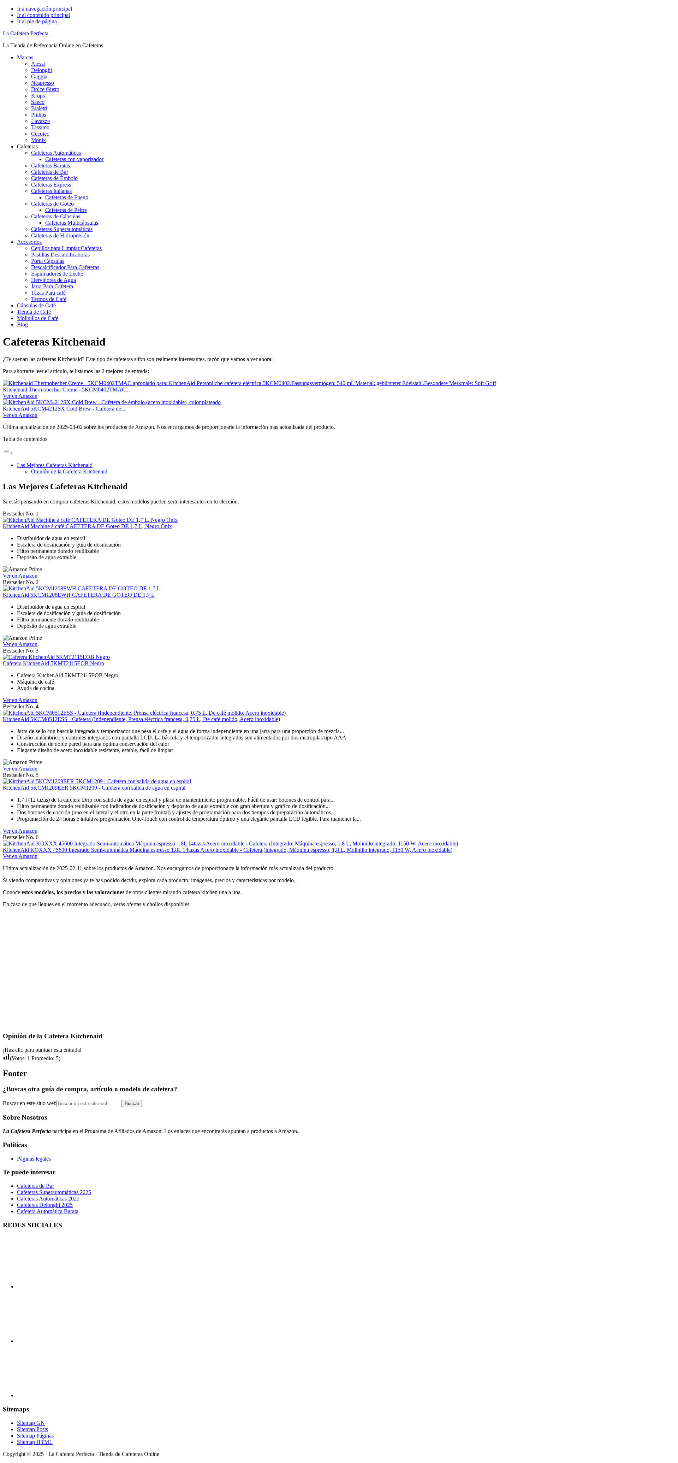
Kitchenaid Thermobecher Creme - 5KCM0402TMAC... (66, 390)
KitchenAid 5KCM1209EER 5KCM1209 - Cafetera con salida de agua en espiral (94, 788)
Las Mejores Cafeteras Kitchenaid (55, 465)
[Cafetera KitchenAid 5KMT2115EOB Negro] (56, 657)
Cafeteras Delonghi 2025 (45, 1205)
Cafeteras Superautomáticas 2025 (54, 1192)
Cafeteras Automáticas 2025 (48, 1199)
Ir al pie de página (37, 21)
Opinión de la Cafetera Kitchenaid (69, 471)
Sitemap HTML (35, 1442)
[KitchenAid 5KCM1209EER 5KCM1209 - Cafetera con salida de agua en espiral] (97, 781)
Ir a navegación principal (44, 9)
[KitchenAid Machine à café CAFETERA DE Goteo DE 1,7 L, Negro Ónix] (90, 520)
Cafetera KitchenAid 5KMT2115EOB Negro (53, 663)
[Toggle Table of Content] (8, 453)
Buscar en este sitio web (29, 1103)
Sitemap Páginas (35, 1436)
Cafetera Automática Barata (47, 1211)
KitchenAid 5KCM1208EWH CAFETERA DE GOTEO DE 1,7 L (79, 595)
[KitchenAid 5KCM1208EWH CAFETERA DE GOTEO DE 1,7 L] (81, 588)
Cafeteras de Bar (35, 1186)
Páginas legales (34, 1159)
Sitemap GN (31, 1423)
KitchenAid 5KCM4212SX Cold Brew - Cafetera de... (64, 409)
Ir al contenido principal (43, 15)
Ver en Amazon (20, 396)
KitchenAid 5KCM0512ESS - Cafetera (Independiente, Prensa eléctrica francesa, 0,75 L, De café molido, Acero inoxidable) (141, 719)
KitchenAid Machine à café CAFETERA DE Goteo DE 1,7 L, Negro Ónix (87, 526)
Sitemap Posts (32, 1429)
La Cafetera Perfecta (25, 33)
